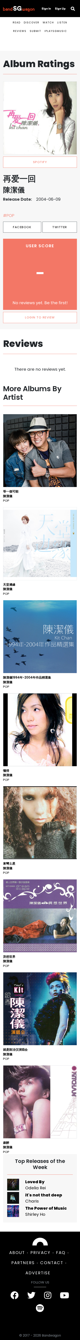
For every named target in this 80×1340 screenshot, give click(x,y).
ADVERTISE (37, 1273)
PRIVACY (40, 1252)
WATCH (48, 22)
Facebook (22, 227)
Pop (6, 500)
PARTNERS (23, 1263)
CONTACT (51, 1263)
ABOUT (17, 1252)
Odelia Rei (35, 1188)
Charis (32, 1201)
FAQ (60, 1252)
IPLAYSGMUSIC (56, 31)
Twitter (59, 227)
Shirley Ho (35, 1214)
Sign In (46, 8)
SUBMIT (35, 31)
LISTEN (62, 22)
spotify (40, 162)
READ (17, 22)
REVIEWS (19, 31)
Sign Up (60, 8)
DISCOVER (31, 22)
